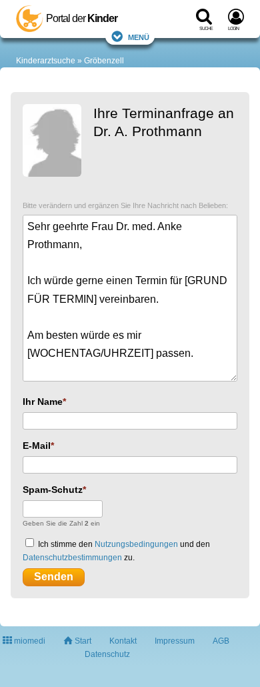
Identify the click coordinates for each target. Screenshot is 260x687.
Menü (138, 36)
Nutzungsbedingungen (136, 544)
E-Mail (37, 445)
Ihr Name (43, 401)
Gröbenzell (104, 60)
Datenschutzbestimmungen (72, 557)
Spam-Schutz (53, 489)
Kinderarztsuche (45, 60)
